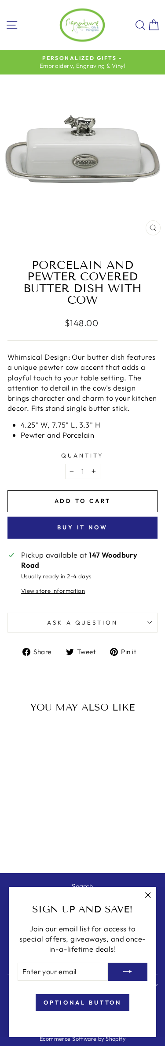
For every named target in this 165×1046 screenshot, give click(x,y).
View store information (53, 590)
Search (82, 886)
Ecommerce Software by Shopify (82, 1038)
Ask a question (82, 622)
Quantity (82, 455)
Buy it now (82, 527)
